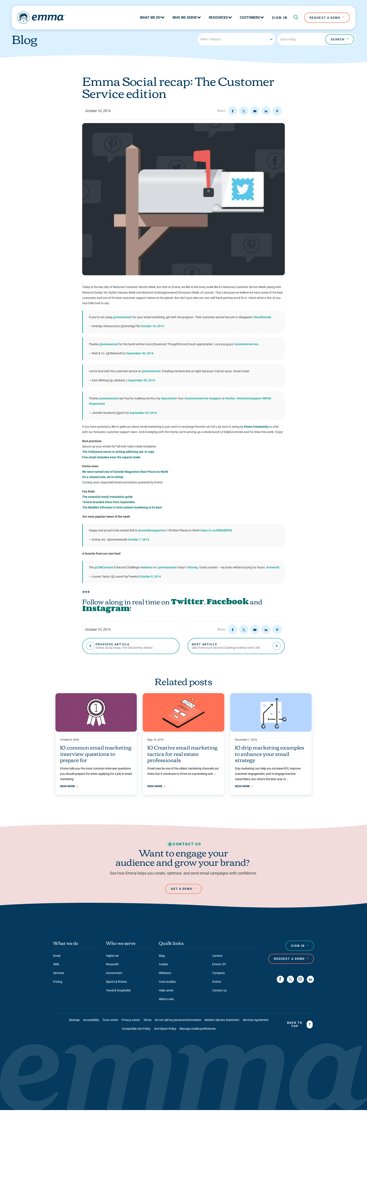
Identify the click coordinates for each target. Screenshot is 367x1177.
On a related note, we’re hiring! (102, 477)
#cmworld (272, 567)
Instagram (106, 608)
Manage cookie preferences (197, 1028)
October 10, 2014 (152, 326)
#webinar (146, 567)
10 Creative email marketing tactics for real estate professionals (182, 753)
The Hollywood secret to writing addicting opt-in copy (118, 451)
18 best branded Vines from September (108, 502)
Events (216, 981)
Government (114, 973)
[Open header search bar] (296, 17)
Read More (68, 786)
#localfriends (262, 317)
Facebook (228, 601)
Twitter (187, 601)
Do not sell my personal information (178, 1020)
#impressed (97, 403)
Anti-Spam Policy (165, 1028)
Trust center (110, 1020)
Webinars (165, 973)
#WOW (266, 398)
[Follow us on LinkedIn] (310, 979)
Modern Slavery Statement (222, 1020)
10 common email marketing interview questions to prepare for (95, 753)
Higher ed (112, 955)
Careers (217, 955)
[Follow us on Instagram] (300, 979)
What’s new (166, 999)
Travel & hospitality (118, 990)
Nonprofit (112, 964)
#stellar (230, 398)
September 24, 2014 (143, 413)
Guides (163, 964)
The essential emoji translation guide (107, 496)
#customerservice (246, 344)
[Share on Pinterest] (277, 111)
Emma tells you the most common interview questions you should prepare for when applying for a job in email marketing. (96, 774)
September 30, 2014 (139, 353)
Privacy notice (130, 1020)
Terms (147, 1020)
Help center (166, 990)
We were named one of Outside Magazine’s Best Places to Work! (125, 471)
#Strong (192, 567)
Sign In (280, 18)
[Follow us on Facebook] (280, 979)
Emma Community (256, 426)
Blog (162, 955)
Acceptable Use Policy (136, 1028)
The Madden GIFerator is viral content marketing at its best (122, 507)
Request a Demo (289, 958)
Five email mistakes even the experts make (111, 457)
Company (218, 973)
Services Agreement (256, 1020)
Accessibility (91, 1020)
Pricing (57, 981)
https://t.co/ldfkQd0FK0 (216, 530)
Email (56, 955)
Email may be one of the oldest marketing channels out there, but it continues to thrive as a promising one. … (183, 771)
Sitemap (74, 1020)
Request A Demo (325, 17)
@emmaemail (122, 317)
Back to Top (295, 1024)
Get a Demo (182, 888)
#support (215, 398)
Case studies (167, 981)
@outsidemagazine (151, 530)
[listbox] (236, 39)
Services (58, 973)
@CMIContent (103, 567)
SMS (56, 964)
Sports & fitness (116, 981)
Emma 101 (219, 964)
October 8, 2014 (150, 576)
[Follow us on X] (290, 979)
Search (338, 39)
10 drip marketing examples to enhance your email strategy (269, 753)
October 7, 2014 (138, 539)
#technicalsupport (249, 398)
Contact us (219, 990)
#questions (168, 398)
